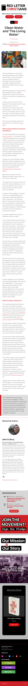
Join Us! (10, 16)
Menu (12, 22)
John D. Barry (14, 38)
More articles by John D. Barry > (10, 479)
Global (19, 44)
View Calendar (14, 511)
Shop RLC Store (14, 590)
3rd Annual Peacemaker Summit (15, 506)
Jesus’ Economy (7, 136)
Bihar (18, 90)
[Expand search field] (16, 22)
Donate (18, 16)
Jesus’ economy (17, 375)
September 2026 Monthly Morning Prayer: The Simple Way (16, 500)
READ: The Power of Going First (12, 300)
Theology (16, 45)
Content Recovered (12, 44)
